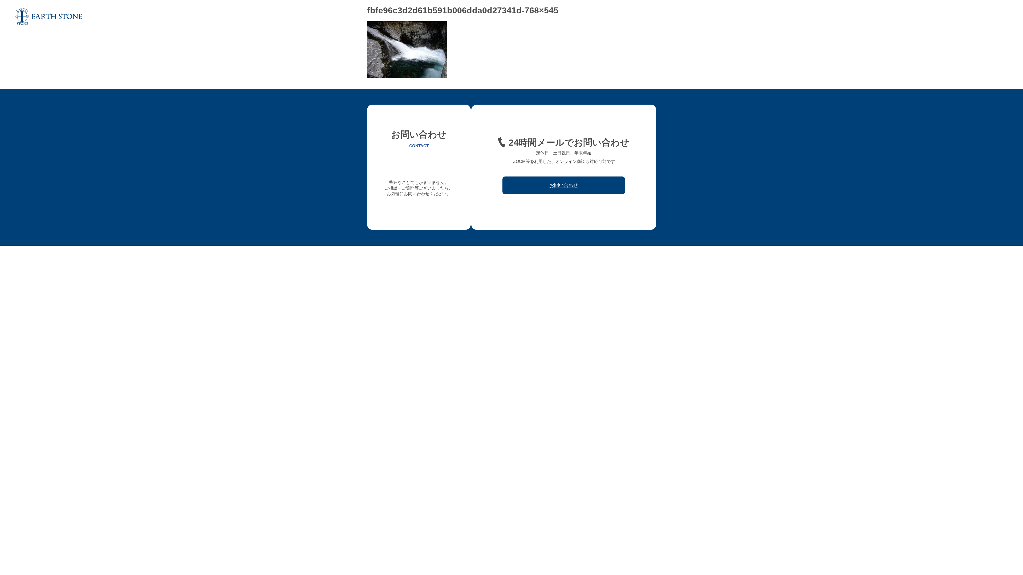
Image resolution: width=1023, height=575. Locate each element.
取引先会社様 (964, 16)
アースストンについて (809, 16)
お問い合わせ (993, 16)
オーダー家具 (845, 16)
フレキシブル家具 (878, 16)
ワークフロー (935, 16)
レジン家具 (908, 16)
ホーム (778, 16)
